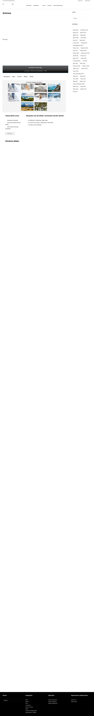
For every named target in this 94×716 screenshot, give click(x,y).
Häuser (83, 55)
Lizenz (44, 5)
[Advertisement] (35, 27)
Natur (13, 76)
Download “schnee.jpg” (35, 69)
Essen (83, 37)
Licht (85, 60)
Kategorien (36, 5)
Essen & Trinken (29, 707)
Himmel (76, 53)
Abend (75, 30)
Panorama (76, 66)
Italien (76, 58)
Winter (31, 76)
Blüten (83, 35)
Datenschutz (74, 701)
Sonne (75, 71)
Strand (82, 76)
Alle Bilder (29, 5)
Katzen (83, 58)
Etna (75, 40)
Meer (75, 63)
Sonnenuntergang (78, 73)
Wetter (25, 76)
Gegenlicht (84, 48)
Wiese (83, 86)
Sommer (84, 68)
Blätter (75, 35)
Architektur (84, 30)
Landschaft (76, 60)
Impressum (73, 699)
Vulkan (83, 78)
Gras (75, 50)
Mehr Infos (10, 133)
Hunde (75, 55)
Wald (75, 81)
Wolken (83, 89)
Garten (75, 48)
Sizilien (76, 68)
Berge (75, 32)
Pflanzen (85, 66)
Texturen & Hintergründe (31, 710)
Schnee (19, 76)
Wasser (82, 81)
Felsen (82, 40)
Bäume (76, 37)
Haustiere (83, 50)
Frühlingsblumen (78, 45)
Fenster (76, 42)
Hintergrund (6, 76)
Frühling (84, 42)
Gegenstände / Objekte (30, 712)
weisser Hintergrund (79, 83)
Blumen (83, 32)
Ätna (75, 91)
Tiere (75, 78)
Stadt (75, 76)
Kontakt (49, 5)
